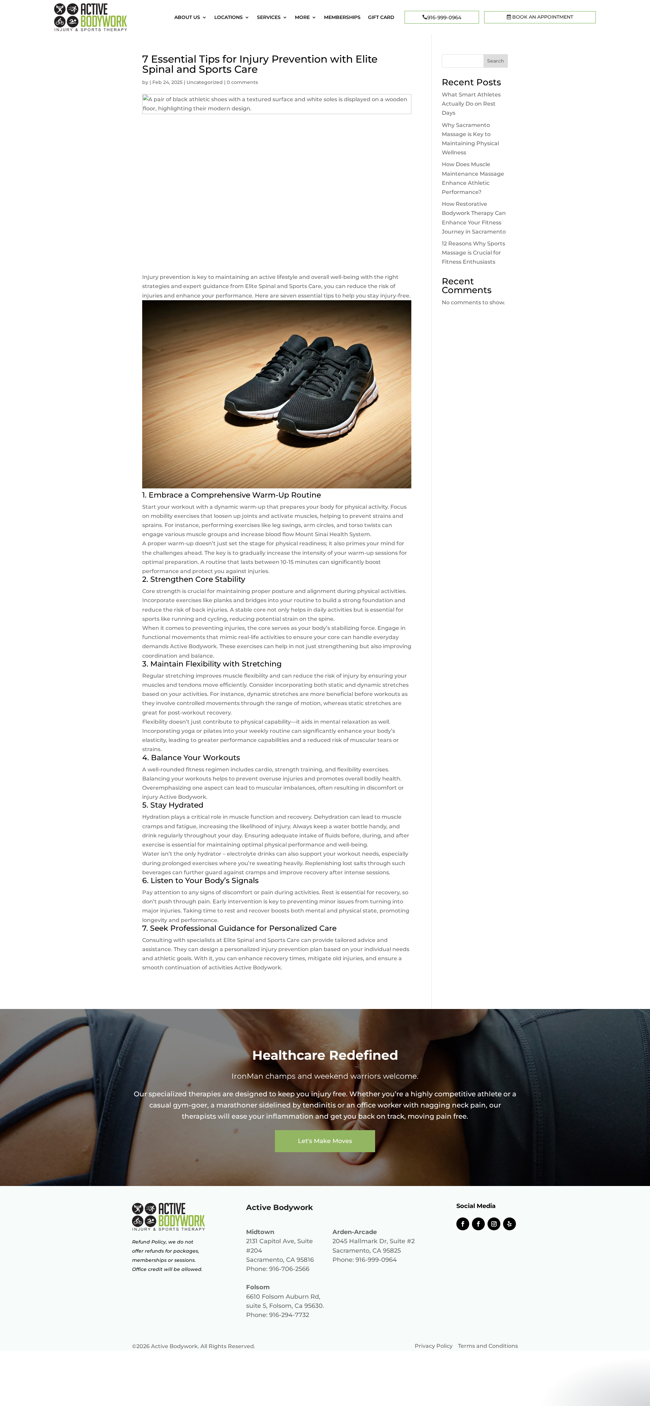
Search (495, 61)
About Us (187, 17)
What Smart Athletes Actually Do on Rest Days (471, 103)
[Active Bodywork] (90, 29)
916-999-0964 (444, 17)
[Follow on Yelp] (509, 1223)
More (302, 17)
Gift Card (381, 17)
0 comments (242, 82)
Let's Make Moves (325, 1141)
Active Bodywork (193, 646)
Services (269, 17)
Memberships (342, 17)
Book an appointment (542, 17)
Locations (228, 17)
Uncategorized (205, 82)
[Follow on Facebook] (462, 1223)
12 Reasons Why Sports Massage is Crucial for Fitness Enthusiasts (473, 252)
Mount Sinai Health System (332, 534)
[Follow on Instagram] (494, 1223)
